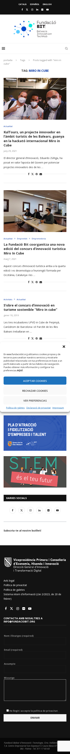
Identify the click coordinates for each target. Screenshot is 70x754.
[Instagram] (32, 9)
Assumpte (9, 663)
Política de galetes (15, 407)
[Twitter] (27, 9)
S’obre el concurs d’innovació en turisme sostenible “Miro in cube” (30, 307)
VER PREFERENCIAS (35, 400)
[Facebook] (22, 9)
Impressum (58, 407)
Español (34, 4)
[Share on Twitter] (32, 174)
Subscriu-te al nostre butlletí (22, 530)
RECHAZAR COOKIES (35, 390)
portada (8, 60)
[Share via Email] (40, 174)
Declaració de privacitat (38, 407)
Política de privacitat (15, 585)
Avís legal (9, 580)
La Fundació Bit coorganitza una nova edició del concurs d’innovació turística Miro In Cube (35, 248)
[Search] (66, 48)
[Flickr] (42, 9)
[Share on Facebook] (28, 174)
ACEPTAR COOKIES (35, 380)
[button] (64, 347)
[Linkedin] (37, 9)
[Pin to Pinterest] (37, 174)
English (47, 4)
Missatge (9, 677)
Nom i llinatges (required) (19, 635)
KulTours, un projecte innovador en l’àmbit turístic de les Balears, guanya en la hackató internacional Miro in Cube (34, 138)
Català (22, 4)
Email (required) (13, 649)
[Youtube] (47, 9)
